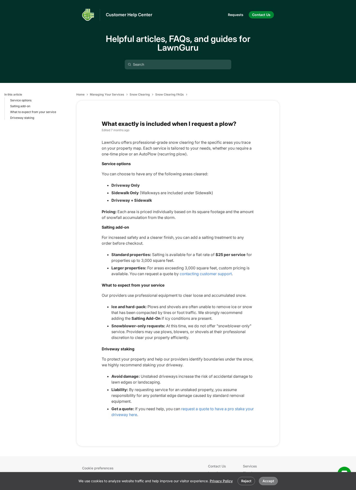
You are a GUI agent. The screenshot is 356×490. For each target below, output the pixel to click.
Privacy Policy (221, 481)
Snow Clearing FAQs (169, 94)
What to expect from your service (33, 112)
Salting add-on (20, 106)
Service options (20, 100)
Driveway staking (22, 118)
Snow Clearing (140, 94)
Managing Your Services (107, 94)
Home (80, 94)
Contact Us (217, 466)
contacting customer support (206, 273)
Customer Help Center (129, 14)
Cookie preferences (98, 468)
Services (250, 466)
